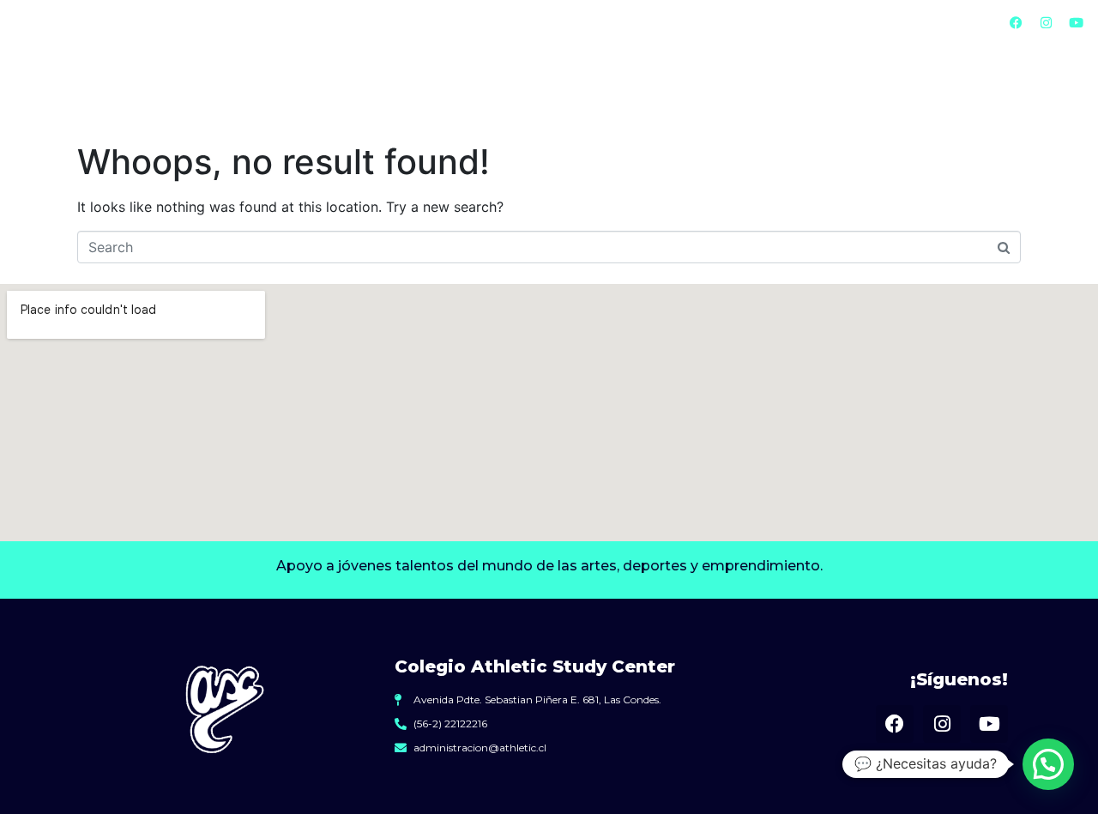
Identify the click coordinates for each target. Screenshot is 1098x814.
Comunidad (948, 87)
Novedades (868, 22)
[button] (1048, 764)
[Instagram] (1046, 23)
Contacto (960, 22)
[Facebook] (1016, 23)
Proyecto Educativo (624, 87)
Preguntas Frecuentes (735, 22)
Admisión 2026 (445, 87)
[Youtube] (1076, 23)
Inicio (500, 22)
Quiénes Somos (592, 22)
